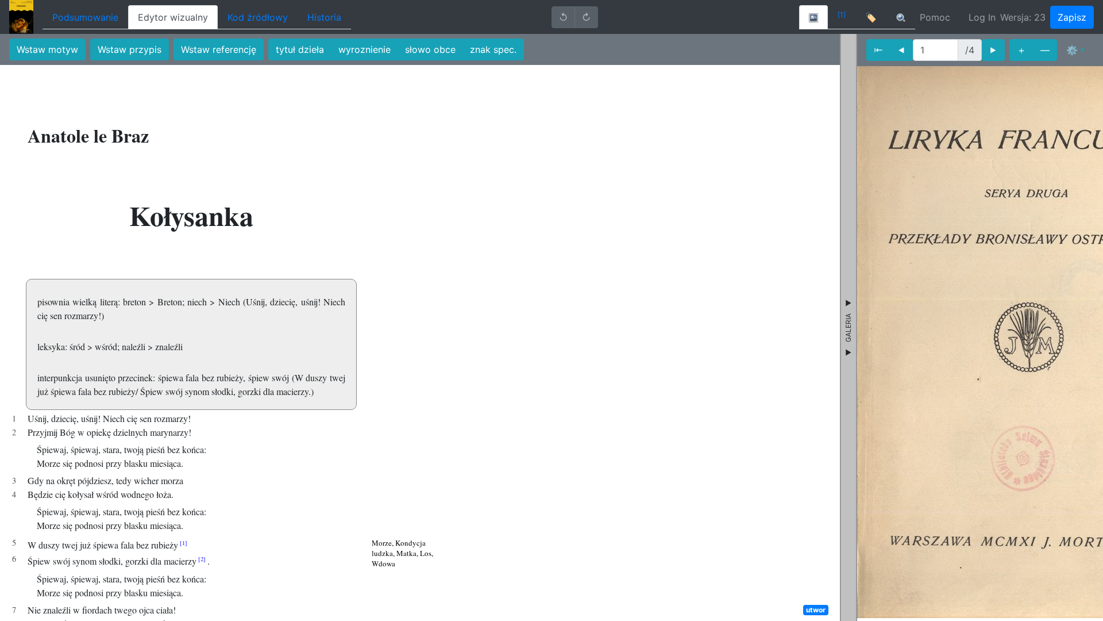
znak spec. (493, 49)
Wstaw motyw (47, 49)
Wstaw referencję (218, 49)
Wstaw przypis (129, 49)
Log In (982, 17)
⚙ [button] (1072, 50)
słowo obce (430, 49)
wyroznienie (364, 49)
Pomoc (935, 17)
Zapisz (1072, 17)
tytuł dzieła (300, 49)
